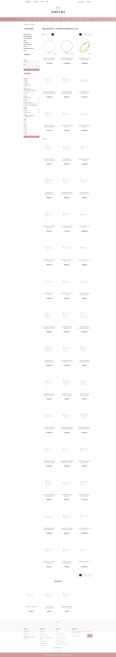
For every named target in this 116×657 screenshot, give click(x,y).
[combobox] (47, 34)
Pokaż (31, 136)
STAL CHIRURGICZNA (47, 19)
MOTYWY (75, 19)
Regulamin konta (43, 633)
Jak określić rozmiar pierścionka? (62, 644)
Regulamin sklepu (43, 631)
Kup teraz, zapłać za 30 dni (61, 637)
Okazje (25, 50)
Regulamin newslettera (44, 635)
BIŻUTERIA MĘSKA (56, 19)
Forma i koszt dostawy (60, 633)
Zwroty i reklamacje (59, 640)
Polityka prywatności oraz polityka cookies (46, 638)
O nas (57, 631)
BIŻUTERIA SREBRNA (37, 19)
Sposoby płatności (59, 635)
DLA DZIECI (69, 19)
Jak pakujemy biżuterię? (60, 642)
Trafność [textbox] (43, 34)
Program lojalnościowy (44, 643)
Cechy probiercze (43, 641)
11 (89, 34)
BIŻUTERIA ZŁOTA (27, 19)
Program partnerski (43, 645)
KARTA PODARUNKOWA (28, 48)
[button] (25, 629)
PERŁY (63, 19)
